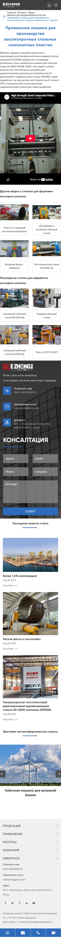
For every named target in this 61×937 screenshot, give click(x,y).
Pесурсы (22, 12)
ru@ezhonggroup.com (26, 408)
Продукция (12, 825)
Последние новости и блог (30, 523)
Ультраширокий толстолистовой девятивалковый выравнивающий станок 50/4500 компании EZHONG (27, 706)
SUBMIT (30, 511)
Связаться (11, 858)
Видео (31, 12)
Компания (11, 850)
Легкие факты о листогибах (22, 639)
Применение (13, 834)
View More (8, 585)
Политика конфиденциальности (35, 922)
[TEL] (38, 932)
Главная (11, 12)
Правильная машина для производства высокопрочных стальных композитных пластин (32, 19)
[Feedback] (53, 932)
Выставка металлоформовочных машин (30, 731)
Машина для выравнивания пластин (26, 15)
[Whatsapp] (7, 932)
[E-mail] (22, 932)
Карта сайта (9, 922)
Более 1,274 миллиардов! (20, 576)
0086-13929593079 (13, 866)
